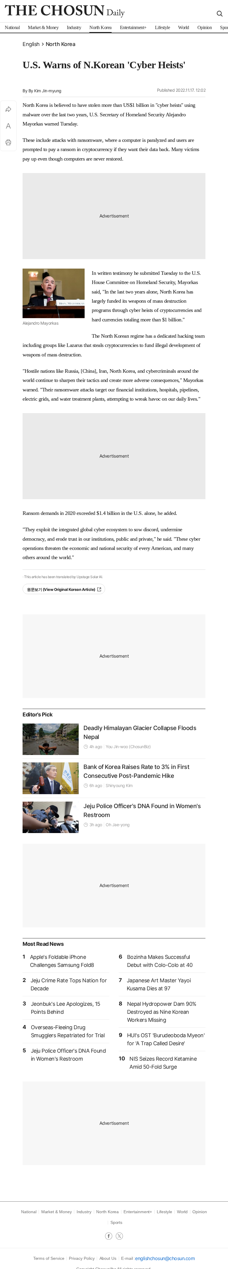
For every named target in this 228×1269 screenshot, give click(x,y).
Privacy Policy (81, 1258)
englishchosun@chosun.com (165, 1258)
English (31, 44)
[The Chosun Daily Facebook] (110, 1236)
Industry (84, 1211)
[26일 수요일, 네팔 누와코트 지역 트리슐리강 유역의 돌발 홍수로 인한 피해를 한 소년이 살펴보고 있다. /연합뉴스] (51, 739)
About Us (107, 1258)
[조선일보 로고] (65, 11)
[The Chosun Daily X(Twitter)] (119, 1236)
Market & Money (56, 1211)
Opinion (199, 1211)
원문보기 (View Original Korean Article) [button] (61, 589)
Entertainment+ (138, 1211)
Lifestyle (164, 1211)
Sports (116, 1222)
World (182, 1211)
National (28, 1211)
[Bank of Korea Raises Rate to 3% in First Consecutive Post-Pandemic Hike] (51, 778)
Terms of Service (48, 1258)
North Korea (60, 44)
